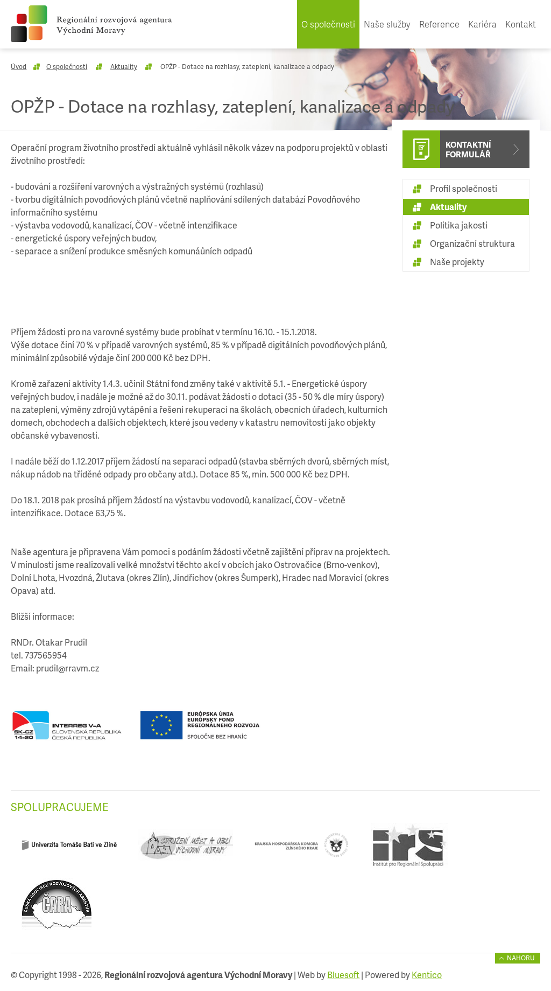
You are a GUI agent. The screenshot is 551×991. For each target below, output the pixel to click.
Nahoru (521, 957)
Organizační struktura (472, 243)
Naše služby (387, 24)
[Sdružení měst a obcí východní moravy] (186, 849)
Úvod (18, 66)
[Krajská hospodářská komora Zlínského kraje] (302, 849)
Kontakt (520, 24)
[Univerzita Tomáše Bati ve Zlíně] (69, 849)
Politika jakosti (459, 225)
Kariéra (482, 24)
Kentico (427, 974)
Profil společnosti (463, 188)
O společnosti (328, 24)
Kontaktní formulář (468, 149)
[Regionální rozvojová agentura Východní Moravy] (91, 23)
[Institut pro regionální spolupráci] (409, 849)
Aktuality (123, 66)
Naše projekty (457, 261)
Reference (439, 24)
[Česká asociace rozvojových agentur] (56, 909)
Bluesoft (343, 974)
